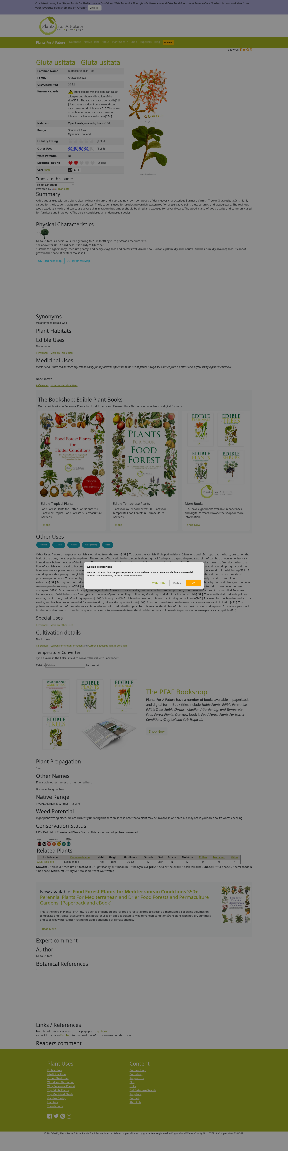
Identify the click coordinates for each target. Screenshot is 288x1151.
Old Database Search (143, 1090)
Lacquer (59, 545)
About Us (135, 1102)
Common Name (80, 857)
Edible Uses (54, 1070)
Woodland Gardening (60, 1082)
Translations (55, 1106)
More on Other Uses (61, 625)
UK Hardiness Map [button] (50, 261)
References (42, 352)
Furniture (43, 545)
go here (102, 1031)
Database (75, 42)
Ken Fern (66, 1035)
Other (234, 857)
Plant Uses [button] (119, 42)
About (105, 42)
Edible (203, 857)
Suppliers (146, 42)
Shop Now (193, 525)
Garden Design (56, 1098)
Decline (177, 583)
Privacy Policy (157, 582)
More (46, 525)
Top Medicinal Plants (60, 1094)
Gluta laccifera (45, 861)
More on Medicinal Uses (64, 385)
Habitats (52, 1102)
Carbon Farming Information (66, 645)
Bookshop (136, 1074)
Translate (64, 189)
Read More (49, 929)
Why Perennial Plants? (61, 1086)
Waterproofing (91, 545)
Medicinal (219, 857)
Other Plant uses (57, 1078)
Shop (134, 42)
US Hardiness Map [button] (78, 261)
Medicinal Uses (56, 1074)
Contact (134, 1098)
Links (133, 1086)
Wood (108, 545)
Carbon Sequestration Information (107, 645)
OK (193, 583)
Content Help (138, 1070)
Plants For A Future (50, 42)
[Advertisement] (235, 124)
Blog (157, 42)
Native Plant (91, 42)
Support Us (137, 1078)
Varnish (74, 545)
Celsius (40, 665)
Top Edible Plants (58, 1090)
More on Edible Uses (62, 352)
